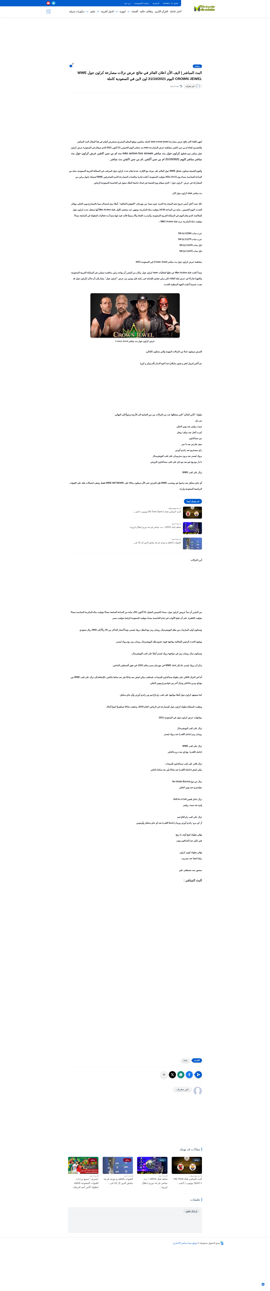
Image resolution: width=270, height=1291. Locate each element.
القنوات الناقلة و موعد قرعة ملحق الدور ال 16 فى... (157, 542)
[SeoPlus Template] (222, 1243)
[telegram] (53, 3)
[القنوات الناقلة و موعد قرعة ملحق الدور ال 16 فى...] (192, 544)
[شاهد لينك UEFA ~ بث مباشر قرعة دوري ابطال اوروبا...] (192, 528)
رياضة (197, 66)
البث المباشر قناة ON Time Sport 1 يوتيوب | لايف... (157, 511)
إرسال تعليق (191, 1211)
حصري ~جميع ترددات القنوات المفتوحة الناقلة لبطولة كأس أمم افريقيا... (85, 1183)
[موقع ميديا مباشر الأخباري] (204, 8)
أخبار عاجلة (175, 11)
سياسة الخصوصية (141, 3)
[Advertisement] (135, 42)
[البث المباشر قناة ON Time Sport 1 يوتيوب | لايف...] (192, 513)
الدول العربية (107, 11)
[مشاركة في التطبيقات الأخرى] (163, 1074)
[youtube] (48, 3)
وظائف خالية (146, 11)
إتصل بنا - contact (170, 3)
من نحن (127, 3)
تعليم (92, 11)
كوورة (123, 11)
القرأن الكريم (161, 11)
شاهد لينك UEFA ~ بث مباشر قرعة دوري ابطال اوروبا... (155, 527)
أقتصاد (134, 11)
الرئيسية (156, 3)
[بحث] (48, 11)
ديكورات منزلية (76, 11)
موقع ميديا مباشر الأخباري (185, 1243)
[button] (189, 1074)
